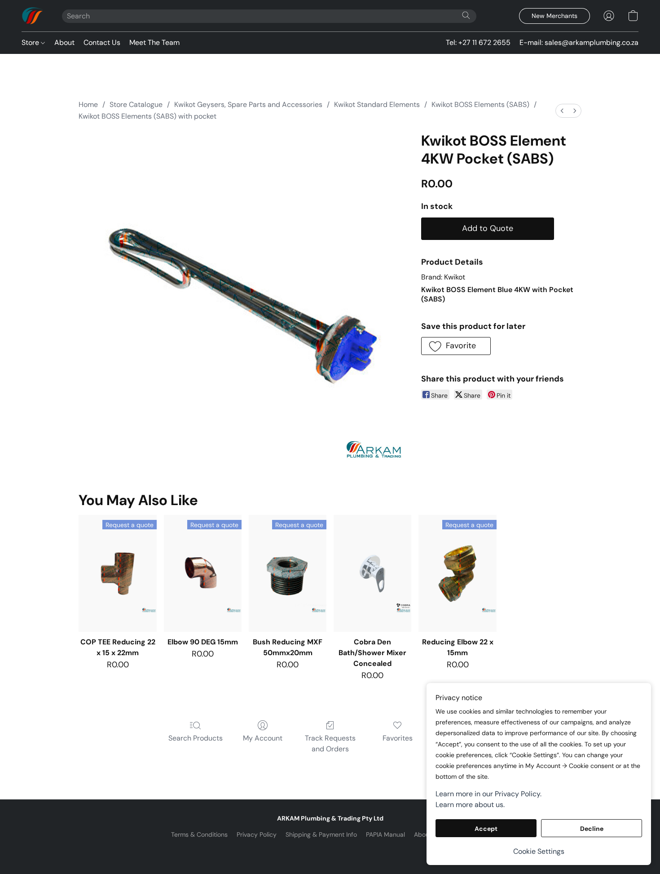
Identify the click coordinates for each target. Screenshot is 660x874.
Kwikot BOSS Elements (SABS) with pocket (147, 116)
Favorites (398, 738)
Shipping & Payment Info (321, 834)
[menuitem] (562, 110)
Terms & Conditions (199, 834)
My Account (262, 738)
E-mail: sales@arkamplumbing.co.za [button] (578, 42)
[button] (33, 15)
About (64, 42)
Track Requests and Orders (330, 743)
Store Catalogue (136, 104)
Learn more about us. (470, 804)
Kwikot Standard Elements (377, 104)
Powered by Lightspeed (330, 850)
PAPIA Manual (385, 834)
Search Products (195, 738)
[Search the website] (466, 15)
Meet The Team (154, 42)
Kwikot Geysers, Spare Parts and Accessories (248, 104)
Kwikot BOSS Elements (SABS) (480, 104)
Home (88, 104)
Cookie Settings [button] (538, 851)
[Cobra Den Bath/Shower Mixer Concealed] (372, 573)
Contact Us (102, 42)
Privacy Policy (257, 834)
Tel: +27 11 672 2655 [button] (478, 42)
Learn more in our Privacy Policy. (488, 794)
